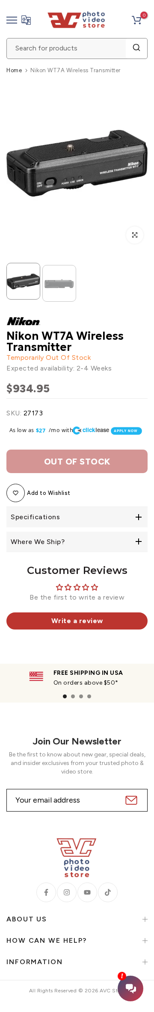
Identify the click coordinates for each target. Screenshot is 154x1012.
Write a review (77, 621)
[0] (136, 20)
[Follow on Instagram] (67, 892)
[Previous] (19, 163)
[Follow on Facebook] (46, 892)
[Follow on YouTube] (87, 892)
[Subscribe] (130, 800)
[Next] (134, 163)
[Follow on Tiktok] (108, 892)
